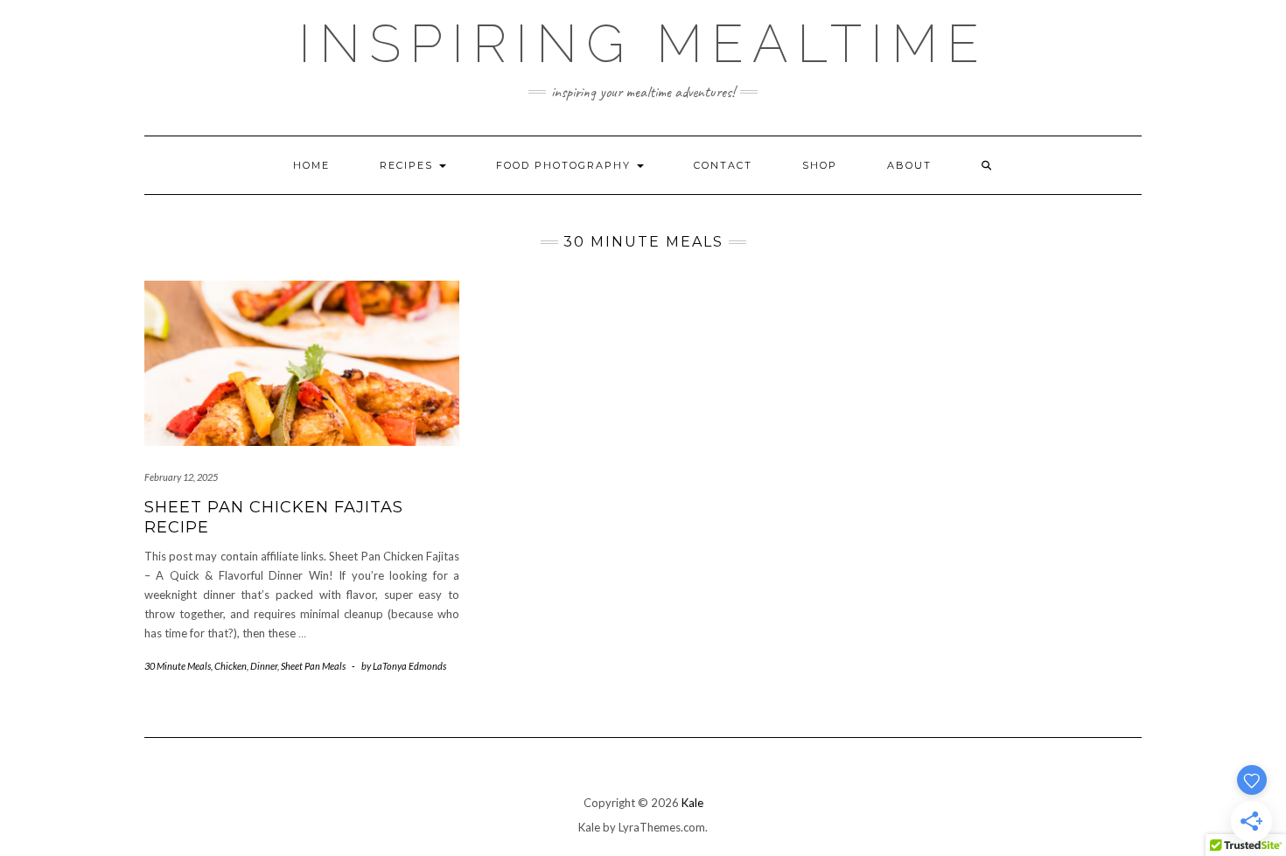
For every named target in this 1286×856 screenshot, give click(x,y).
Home (311, 165)
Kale (692, 803)
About (909, 165)
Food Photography (565, 165)
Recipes (408, 165)
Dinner (263, 666)
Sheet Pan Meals (313, 666)
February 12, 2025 (181, 477)
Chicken (230, 666)
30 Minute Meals (177, 666)
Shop (819, 165)
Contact (723, 165)
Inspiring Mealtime (643, 43)
